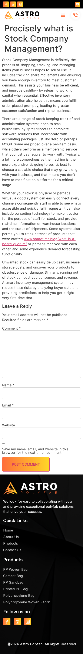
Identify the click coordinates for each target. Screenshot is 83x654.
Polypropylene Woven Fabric (27, 602)
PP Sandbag (13, 582)
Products (10, 543)
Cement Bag (13, 576)
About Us (11, 537)
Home (8, 530)
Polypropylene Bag (18, 595)
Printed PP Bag (15, 589)
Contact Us (12, 550)
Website (8, 425)
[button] (63, 15)
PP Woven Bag (15, 569)
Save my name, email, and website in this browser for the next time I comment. (35, 450)
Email (8, 405)
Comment (11, 328)
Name (8, 385)
